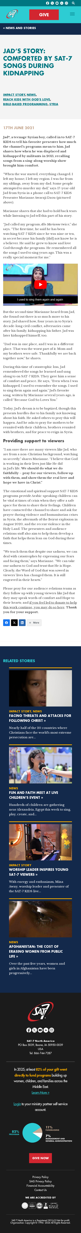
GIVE (44, 14)
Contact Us (40, 1190)
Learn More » (40, 1092)
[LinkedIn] (22, 622)
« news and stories (19, 28)
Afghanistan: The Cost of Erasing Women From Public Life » (36, 951)
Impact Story (14, 95)
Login (17, 1104)
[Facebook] (6, 622)
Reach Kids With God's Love (26, 99)
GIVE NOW (40, 1158)
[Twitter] (14, 622)
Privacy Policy (40, 1177)
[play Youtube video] (40, 285)
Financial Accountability (40, 1185)
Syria (53, 104)
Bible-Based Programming (25, 104)
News (31, 95)
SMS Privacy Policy (40, 1181)
